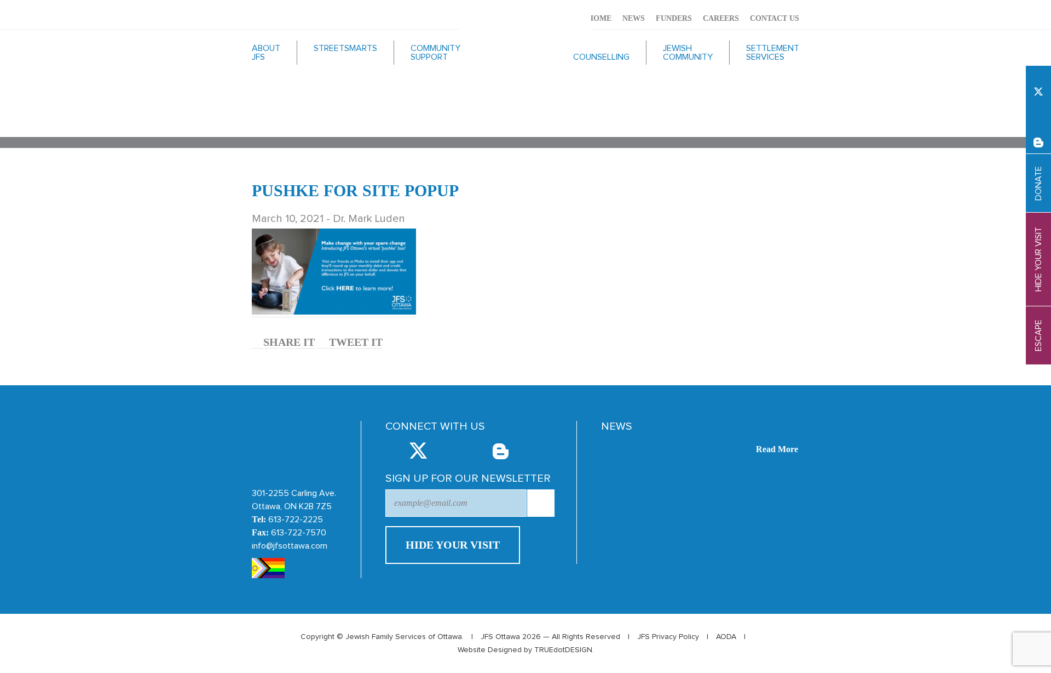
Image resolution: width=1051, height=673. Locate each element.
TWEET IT (354, 342)
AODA (726, 637)
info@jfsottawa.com (289, 545)
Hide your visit (1038, 259)
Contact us (774, 18)
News (633, 18)
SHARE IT (288, 342)
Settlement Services (772, 52)
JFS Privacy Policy (668, 637)
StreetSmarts (345, 48)
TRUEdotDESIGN (563, 650)
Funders (674, 18)
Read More (777, 449)
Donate (1038, 183)
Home (599, 18)
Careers (721, 18)
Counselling (601, 57)
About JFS (266, 52)
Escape (1038, 335)
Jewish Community (688, 52)
